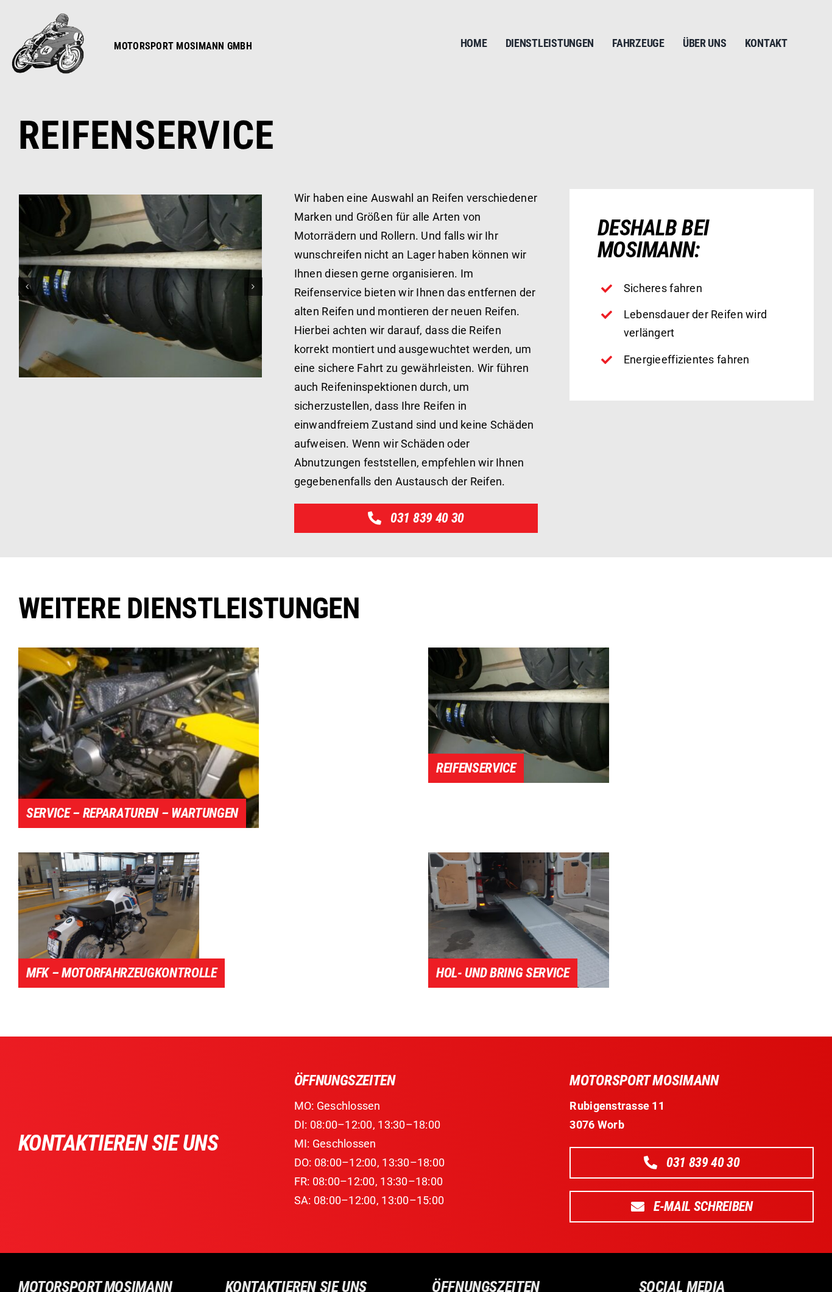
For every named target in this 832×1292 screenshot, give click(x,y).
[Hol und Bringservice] (518, 857)
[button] (27, 286)
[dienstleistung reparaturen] (138, 652)
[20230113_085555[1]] (518, 652)
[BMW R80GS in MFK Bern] (108, 857)
